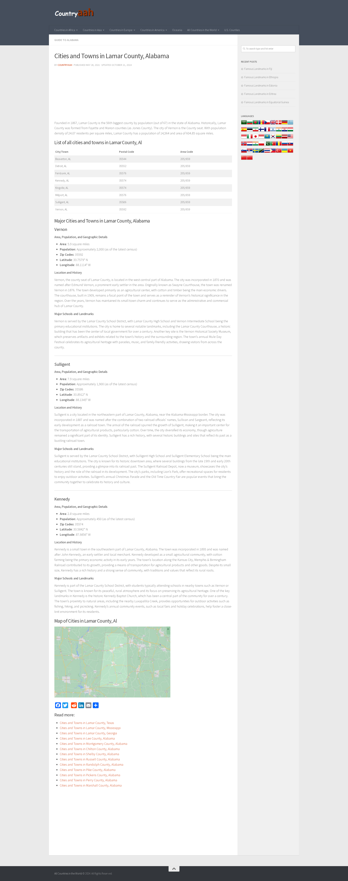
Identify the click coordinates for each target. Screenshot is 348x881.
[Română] (279, 145)
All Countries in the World (202, 30)
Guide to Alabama (66, 40)
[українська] (284, 152)
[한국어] (273, 138)
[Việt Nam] (290, 152)
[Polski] (261, 145)
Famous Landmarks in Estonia (260, 85)
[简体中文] (244, 159)
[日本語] (255, 138)
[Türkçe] (279, 152)
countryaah (65, 65)
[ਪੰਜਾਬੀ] (255, 145)
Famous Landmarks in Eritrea (260, 94)
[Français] (267, 131)
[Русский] (284, 145)
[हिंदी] (279, 131)
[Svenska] (255, 152)
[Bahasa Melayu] (290, 138)
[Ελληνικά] (290, 124)
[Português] (273, 145)
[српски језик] (250, 152)
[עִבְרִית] (273, 131)
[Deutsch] (284, 124)
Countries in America (152, 30)
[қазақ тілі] (267, 138)
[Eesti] (250, 131)
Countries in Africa (64, 30)
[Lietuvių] (279, 138)
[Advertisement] (143, 95)
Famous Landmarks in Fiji (258, 69)
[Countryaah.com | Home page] (74, 12)
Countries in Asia (92, 30)
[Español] (244, 131)
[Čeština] (267, 124)
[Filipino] (273, 152)
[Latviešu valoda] (284, 138)
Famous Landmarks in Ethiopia (261, 77)
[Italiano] (250, 138)
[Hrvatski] (284, 131)
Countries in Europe (120, 30)
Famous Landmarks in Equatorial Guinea (266, 102)
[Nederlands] (250, 145)
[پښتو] (267, 145)
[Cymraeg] (273, 124)
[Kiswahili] (261, 152)
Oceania (177, 30)
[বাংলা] (255, 124)
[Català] (261, 124)
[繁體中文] (250, 159)
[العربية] (244, 124)
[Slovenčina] (290, 145)
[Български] (250, 124)
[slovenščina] (244, 152)
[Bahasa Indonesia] (244, 138)
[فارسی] (255, 131)
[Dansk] (279, 124)
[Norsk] (244, 145)
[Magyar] (290, 131)
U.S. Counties (232, 30)
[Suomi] (261, 131)
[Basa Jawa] (261, 138)
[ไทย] (267, 152)
